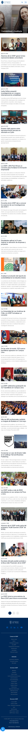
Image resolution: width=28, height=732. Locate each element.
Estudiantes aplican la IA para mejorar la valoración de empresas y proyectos (13, 242)
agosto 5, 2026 (4, 163)
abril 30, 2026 (4, 417)
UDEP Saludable (14, 692)
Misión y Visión (14, 639)
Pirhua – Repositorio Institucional (14, 705)
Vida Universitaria (14, 694)
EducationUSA (14, 681)
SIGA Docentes (14, 709)
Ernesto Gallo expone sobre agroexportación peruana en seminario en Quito (11, 130)
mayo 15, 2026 (4, 383)
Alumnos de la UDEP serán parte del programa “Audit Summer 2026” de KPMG (13, 527)
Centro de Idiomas (14, 678)
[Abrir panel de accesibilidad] (3, 729)
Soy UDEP (14, 644)
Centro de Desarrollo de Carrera (14, 676)
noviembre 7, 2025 (5, 523)
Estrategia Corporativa (14, 643)
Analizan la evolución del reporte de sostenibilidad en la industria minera (13, 277)
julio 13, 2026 (4, 236)
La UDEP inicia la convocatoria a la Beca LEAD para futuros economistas (14, 597)
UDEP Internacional (14, 690)
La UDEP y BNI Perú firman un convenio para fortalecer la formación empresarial (14, 168)
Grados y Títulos (14, 683)
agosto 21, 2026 (4, 89)
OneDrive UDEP (14, 703)
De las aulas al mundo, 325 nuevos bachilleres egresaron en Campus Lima (13, 350)
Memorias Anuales (14, 652)
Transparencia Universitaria (14, 646)
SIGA (14, 707)
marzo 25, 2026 (4, 450)
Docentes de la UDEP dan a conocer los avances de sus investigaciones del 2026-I (13, 205)
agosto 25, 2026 (4, 53)
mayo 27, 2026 (4, 346)
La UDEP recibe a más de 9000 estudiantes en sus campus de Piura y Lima (13, 492)
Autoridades (14, 650)
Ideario (14, 641)
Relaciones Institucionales (14, 689)
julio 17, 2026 (4, 200)
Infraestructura (14, 648)
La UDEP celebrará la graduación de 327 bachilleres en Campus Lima (13, 387)
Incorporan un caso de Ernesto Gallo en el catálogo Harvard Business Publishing (13, 455)
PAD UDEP (14, 663)
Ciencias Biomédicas (14, 679)
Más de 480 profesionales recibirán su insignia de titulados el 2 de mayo (13, 420)
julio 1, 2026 (3, 273)
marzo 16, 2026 (4, 487)
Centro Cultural (14, 674)
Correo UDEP (14, 701)
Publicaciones (14, 687)
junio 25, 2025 (4, 558)
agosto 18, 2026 (4, 126)
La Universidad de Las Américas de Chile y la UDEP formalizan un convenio (13, 313)
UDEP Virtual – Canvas (14, 712)
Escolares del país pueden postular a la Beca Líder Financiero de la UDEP (13, 562)
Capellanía (14, 672)
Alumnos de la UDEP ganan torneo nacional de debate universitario (13, 57)
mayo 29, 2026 (4, 309)
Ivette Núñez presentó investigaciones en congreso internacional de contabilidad (11, 93)
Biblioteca (14, 670)
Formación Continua (14, 661)
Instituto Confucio (14, 685)
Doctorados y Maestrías (14, 659)
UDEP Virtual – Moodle (14, 711)
